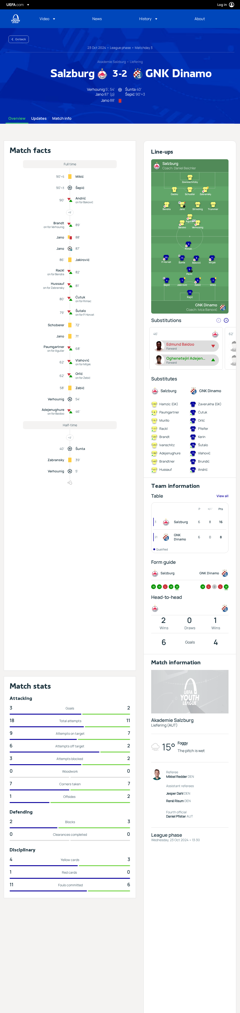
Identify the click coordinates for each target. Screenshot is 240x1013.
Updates (39, 118)
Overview (17, 118)
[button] (47, 18)
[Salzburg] (167, 522)
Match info (61, 118)
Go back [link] (20, 39)
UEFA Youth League (15, 18)
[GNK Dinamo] (167, 537)
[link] (97, 18)
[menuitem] (60, 18)
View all (223, 496)
